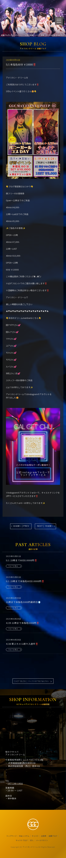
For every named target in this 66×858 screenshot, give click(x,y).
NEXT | (45, 525)
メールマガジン (42, 840)
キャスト (35, 836)
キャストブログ (22, 840)
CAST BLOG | (31, 681)
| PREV (21, 525)
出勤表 (43, 836)
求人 (32, 840)
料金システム (24, 836)
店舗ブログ (53, 836)
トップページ (11, 836)
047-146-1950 (15, 783)
